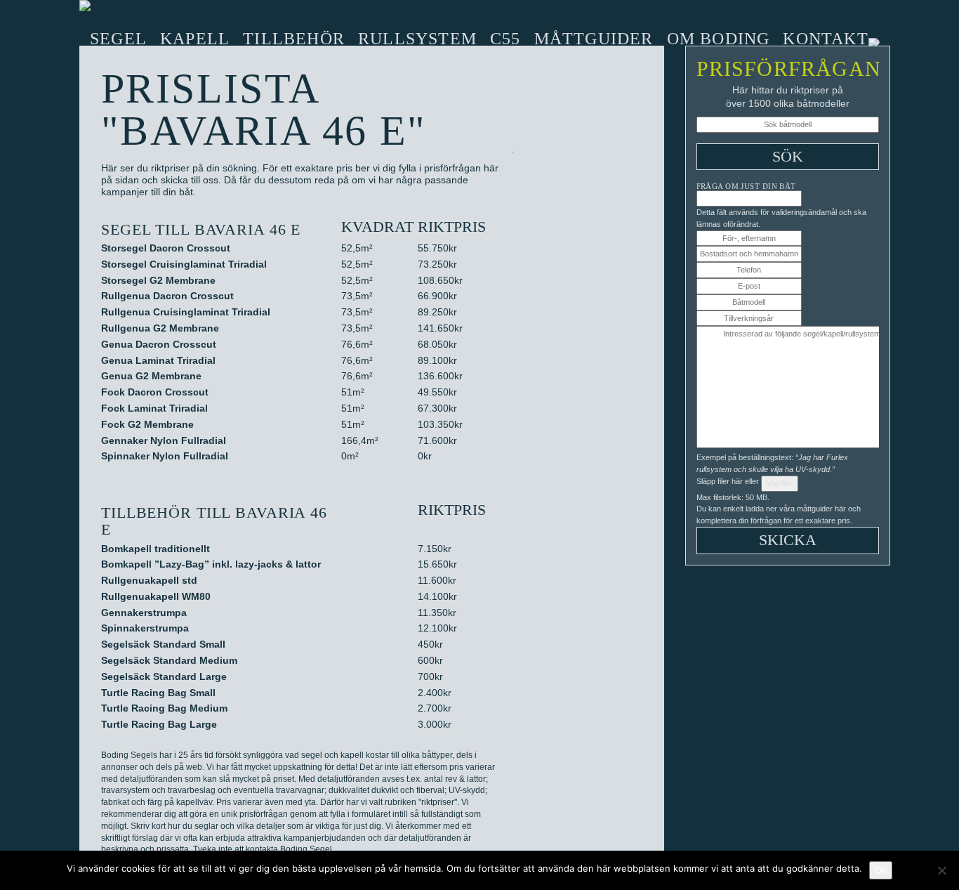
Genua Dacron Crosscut (158, 344)
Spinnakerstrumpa (145, 628)
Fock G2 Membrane (147, 424)
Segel (118, 39)
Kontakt (825, 39)
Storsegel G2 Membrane (158, 280)
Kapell (195, 39)
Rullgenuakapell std (149, 580)
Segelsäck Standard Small (163, 644)
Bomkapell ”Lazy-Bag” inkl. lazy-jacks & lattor (211, 564)
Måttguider (594, 39)
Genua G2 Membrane (151, 375)
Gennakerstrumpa (144, 612)
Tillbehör (294, 39)
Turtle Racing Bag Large (159, 724)
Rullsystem (417, 39)
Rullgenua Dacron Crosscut (167, 295)
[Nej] (941, 870)
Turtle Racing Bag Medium (164, 708)
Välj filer (780, 483)
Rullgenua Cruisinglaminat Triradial (185, 312)
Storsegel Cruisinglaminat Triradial (184, 264)
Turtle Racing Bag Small (158, 692)
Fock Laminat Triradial (154, 408)
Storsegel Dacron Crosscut (165, 248)
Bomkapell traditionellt (155, 548)
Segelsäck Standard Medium (169, 660)
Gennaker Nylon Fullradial (163, 440)
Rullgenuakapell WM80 (156, 596)
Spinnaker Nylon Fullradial (164, 456)
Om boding (718, 39)
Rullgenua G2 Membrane (160, 328)
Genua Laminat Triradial (158, 360)
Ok (881, 870)
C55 (505, 39)
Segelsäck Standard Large (164, 676)
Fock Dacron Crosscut (155, 392)
